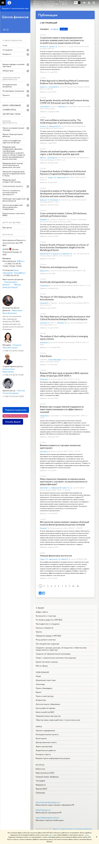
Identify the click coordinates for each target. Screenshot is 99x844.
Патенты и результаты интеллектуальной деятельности (11, 192)
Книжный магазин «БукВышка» (47, 777)
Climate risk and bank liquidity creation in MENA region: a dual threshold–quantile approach (62, 152)
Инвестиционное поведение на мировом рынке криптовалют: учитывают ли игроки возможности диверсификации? (63, 481)
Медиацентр (41, 785)
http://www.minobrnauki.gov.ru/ (48, 802)
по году (62, 29)
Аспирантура (41, 700)
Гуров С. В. (65, 488)
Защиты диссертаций (44, 746)
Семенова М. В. (54, 87)
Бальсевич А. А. (63, 106)
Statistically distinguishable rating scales (58, 281)
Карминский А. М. (63, 177)
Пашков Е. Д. (53, 46)
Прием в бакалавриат (44, 688)
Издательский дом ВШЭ (45, 773)
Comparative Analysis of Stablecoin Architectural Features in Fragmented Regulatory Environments (63, 172)
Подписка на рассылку (15, 410)
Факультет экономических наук (15, 8)
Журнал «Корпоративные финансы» (13, 135)
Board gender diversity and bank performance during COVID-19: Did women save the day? (64, 101)
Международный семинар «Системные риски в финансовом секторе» (13, 165)
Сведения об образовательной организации (53, 654)
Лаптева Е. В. (44, 46)
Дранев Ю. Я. (65, 559)
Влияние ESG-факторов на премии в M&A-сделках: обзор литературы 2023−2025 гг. (64, 374)
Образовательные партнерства (48, 716)
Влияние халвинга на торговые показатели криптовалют (60, 446)
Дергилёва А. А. (45, 488)
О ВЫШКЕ (40, 608)
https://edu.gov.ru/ (43, 810)
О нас (5, 45)
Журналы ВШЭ (41, 789)
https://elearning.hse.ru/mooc (47, 817)
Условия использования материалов (79, 829)
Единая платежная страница (47, 662)
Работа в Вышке (42, 666)
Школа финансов (15, 17)
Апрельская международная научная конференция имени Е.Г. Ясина (14, 173)
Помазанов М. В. (45, 285)
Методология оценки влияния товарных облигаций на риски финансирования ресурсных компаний (64, 523)
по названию (55, 29)
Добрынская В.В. (56, 488)
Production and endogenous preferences (59, 267)
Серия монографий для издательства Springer (12, 141)
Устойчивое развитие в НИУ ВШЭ (49, 620)
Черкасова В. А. (45, 303)
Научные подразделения (45, 730)
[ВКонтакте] (40, 593)
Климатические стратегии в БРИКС (14, 214)
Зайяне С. (43, 158)
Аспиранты (7, 54)
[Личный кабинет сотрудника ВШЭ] (89, 2)
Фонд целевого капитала (46, 640)
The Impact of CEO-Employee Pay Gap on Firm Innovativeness (61, 298)
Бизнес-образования (11, 271)
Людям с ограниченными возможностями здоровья (56, 658)
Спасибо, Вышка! (13, 421)
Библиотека (40, 769)
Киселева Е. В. (44, 323)
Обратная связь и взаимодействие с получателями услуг (58, 720)
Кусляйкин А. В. (45, 451)
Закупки (39, 632)
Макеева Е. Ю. (67, 254)
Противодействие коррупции (47, 644)
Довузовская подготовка (46, 680)
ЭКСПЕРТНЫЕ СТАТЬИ (11, 114)
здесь (51, 835)
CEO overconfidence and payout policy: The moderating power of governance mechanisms (61, 121)
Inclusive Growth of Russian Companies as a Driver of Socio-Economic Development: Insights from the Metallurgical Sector (64, 247)
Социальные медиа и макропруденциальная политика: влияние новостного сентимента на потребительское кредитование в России (62, 40)
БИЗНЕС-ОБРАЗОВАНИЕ (12, 105)
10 (73, 586)
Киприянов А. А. (45, 342)
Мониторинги (41, 738)
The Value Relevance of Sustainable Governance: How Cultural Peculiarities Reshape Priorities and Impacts (65, 318)
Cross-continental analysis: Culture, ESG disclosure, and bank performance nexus (63, 214)
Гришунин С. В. (45, 200)
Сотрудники (7, 50)
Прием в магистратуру (44, 696)
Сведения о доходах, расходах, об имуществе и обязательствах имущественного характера (61, 649)
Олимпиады (40, 684)
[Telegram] (43, 593)
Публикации (40, 793)
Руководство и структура (46, 616)
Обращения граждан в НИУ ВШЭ (48, 636)
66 (78, 586)
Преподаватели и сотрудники (48, 624)
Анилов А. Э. (44, 126)
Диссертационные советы (46, 742)
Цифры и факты (42, 612)
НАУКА (39, 726)
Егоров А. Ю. (52, 177)
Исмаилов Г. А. (44, 528)
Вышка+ (39, 692)
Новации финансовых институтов (56, 555)
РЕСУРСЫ (40, 765)
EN (79, 2)
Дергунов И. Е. (45, 271)
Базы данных (7, 227)
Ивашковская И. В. (55, 126)
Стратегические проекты (13, 186)
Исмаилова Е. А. (55, 200)
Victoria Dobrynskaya (54, 360)
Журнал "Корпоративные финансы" (15, 416)
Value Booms (46, 356)
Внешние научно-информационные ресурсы (53, 758)
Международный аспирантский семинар (12, 181)
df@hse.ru (21, 261)
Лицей (38, 676)
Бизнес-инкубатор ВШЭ (45, 712)
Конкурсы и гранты (43, 754)
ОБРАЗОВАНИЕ (42, 672)
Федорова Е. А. (45, 219)
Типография (40, 781)
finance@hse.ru (20, 273)
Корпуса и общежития (44, 628)
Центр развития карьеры (45, 708)
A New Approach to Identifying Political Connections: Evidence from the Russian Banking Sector (64, 82)
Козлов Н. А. (44, 87)
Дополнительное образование (48, 704)
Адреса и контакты (59, 829)
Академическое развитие (46, 750)
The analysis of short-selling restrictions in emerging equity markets (64, 337)
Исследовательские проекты (47, 734)
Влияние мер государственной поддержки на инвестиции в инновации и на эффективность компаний (62, 409)
